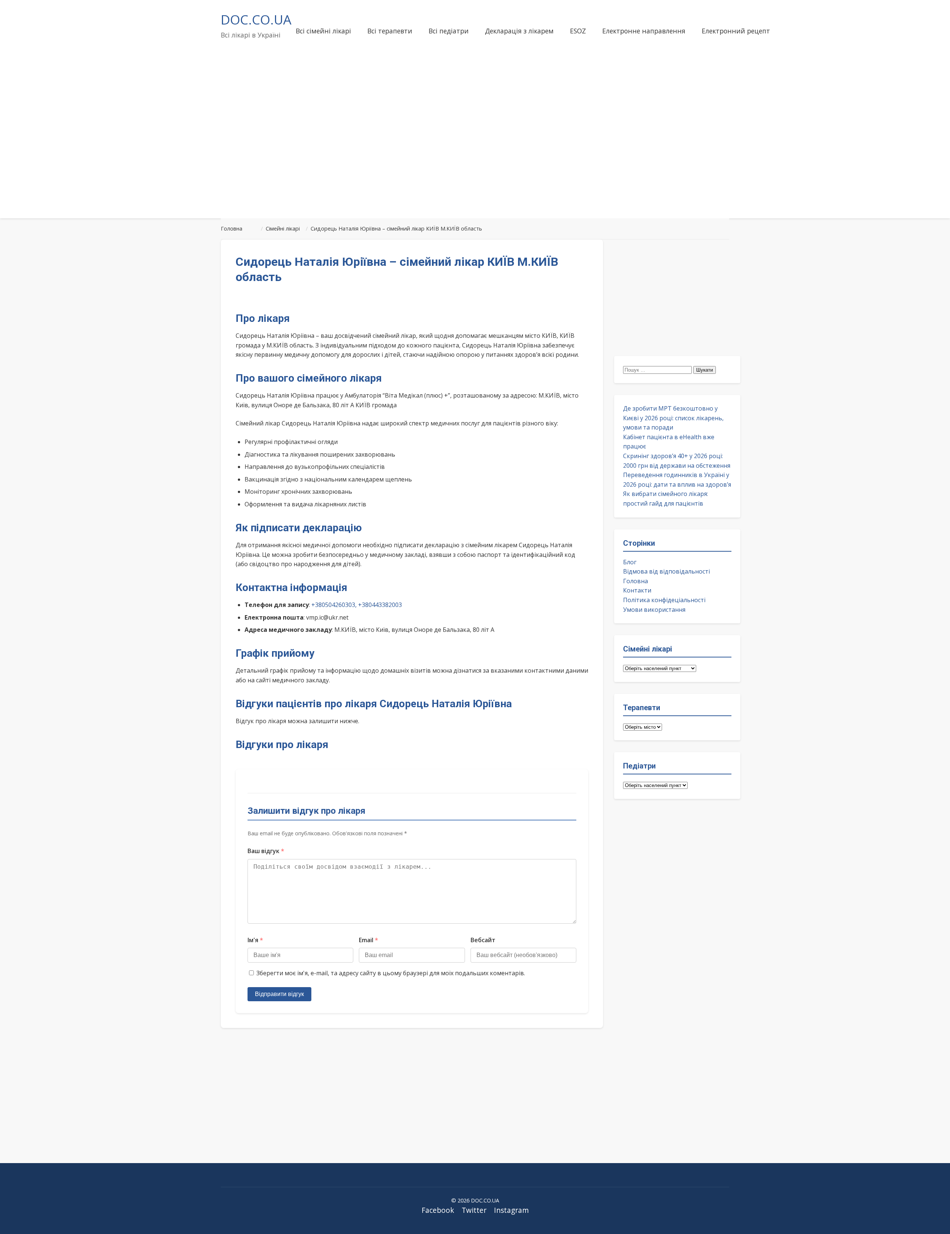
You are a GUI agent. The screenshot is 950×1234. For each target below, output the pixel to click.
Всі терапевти (389, 30)
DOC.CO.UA (256, 19)
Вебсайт (483, 940)
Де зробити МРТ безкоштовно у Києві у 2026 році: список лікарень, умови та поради (673, 417)
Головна (635, 581)
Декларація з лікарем (519, 30)
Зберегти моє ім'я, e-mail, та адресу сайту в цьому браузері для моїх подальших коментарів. (390, 973)
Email (368, 940)
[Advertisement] (475, 154)
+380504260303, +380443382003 (356, 605)
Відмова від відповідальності (666, 571)
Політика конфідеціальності (664, 600)
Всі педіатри (449, 30)
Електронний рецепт (736, 30)
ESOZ (578, 30)
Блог (629, 562)
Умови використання (654, 609)
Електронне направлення (643, 30)
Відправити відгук (279, 994)
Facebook (438, 1210)
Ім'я (255, 940)
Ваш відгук (266, 851)
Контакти (637, 590)
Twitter (474, 1210)
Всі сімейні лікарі (323, 30)
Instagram (511, 1210)
